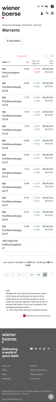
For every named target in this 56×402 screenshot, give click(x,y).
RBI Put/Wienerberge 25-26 (11, 87)
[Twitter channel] (48, 348)
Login (42, 13)
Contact (33, 365)
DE (38, 6)
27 (32, 274)
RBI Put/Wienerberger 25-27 (12, 158)
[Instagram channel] (40, 348)
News (4, 374)
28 (38, 274)
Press (4, 370)
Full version (35, 378)
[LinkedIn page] (36, 348)
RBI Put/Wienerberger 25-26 (12, 101)
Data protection (36, 374)
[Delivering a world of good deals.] (10, 353)
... (25, 274)
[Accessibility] (52, 6)
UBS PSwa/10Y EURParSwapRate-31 (12, 244)
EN (46, 6)
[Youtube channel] (31, 348)
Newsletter (6, 378)
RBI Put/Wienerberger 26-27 (12, 187)
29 (45, 274)
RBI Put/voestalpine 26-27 (10, 72)
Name (4, 62)
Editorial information (38, 370)
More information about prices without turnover (28, 310)
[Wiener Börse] (11, 12)
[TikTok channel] (44, 348)
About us (6, 365)
